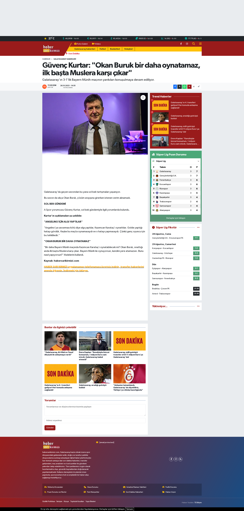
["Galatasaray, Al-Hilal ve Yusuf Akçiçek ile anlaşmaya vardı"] (60, 341)
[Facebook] (171, 459)
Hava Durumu (92, 487)
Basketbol (115, 49)
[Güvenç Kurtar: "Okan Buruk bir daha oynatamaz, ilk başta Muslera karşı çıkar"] (95, 124)
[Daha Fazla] (189, 87)
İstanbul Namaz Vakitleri (136, 487)
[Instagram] (176, 459)
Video (98, 44)
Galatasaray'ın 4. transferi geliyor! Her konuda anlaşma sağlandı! (58, 387)
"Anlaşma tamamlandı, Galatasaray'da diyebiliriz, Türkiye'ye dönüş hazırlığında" (128, 387)
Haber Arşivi (171, 492)
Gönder (50, 428)
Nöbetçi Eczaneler (55, 487)
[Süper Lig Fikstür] (198, 227)
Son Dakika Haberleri (134, 492)
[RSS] (180, 459)
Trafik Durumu (171, 487)
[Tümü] (198, 306)
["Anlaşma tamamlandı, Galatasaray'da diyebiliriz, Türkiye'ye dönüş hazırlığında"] (129, 374)
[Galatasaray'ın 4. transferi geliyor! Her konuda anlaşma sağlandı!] (60, 374)
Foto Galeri (82, 44)
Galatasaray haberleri (84, 49)
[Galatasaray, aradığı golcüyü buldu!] (95, 374)
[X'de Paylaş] (179, 87)
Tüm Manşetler (93, 492)
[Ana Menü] (199, 44)
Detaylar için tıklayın (175, 218)
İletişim (59, 501)
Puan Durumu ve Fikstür (56, 492)
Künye (66, 501)
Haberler (46, 59)
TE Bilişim (198, 503)
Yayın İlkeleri (91, 501)
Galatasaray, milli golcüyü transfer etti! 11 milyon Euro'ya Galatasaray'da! (128, 354)
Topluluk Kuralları (77, 501)
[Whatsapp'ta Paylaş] (184, 87)
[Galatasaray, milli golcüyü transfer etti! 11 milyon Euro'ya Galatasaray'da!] (129, 341)
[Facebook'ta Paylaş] (175, 87)
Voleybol (128, 49)
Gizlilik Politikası (48, 501)
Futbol (103, 49)
